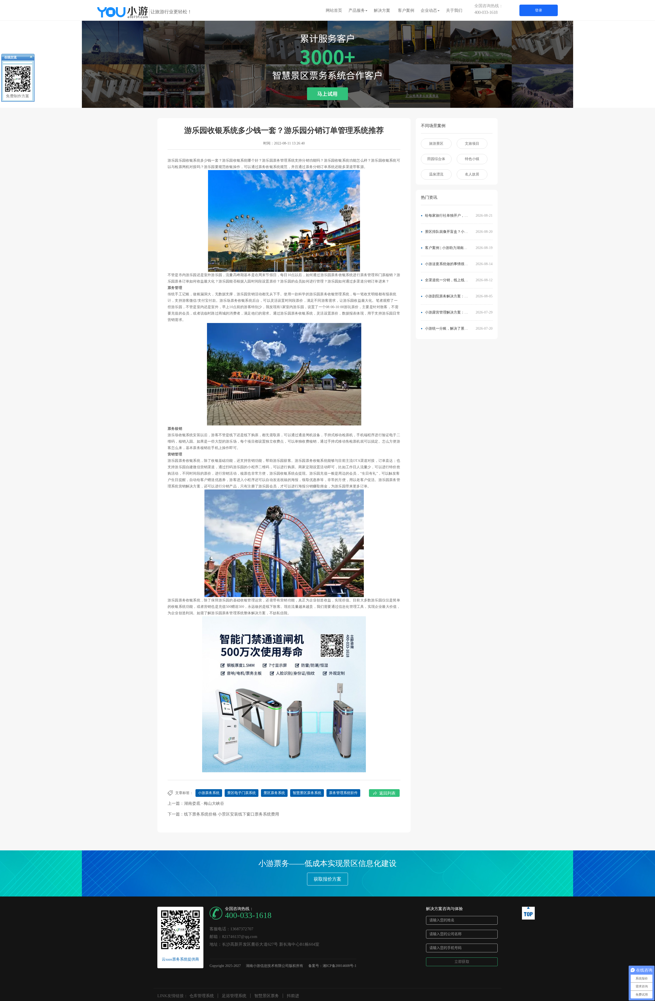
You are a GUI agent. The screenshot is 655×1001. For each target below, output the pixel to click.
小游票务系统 (209, 793)
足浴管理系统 (234, 996)
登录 (538, 10)
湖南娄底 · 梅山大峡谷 (204, 803)
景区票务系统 (274, 793)
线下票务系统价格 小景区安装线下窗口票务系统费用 (231, 814)
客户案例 (406, 10)
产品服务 (356, 10)
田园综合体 (436, 159)
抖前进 (293, 996)
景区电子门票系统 (241, 793)
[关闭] (28, 57)
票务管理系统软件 (343, 793)
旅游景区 (436, 143)
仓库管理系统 (201, 996)
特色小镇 (472, 159)
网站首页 (334, 10)
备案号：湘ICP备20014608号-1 (332, 966)
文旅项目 (472, 143)
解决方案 (382, 10)
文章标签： (184, 793)
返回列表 (387, 793)
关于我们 (454, 10)
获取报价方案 (327, 879)
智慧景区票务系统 (307, 793)
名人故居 (472, 174)
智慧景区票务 (266, 996)
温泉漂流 (436, 174)
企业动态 (429, 10)
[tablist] (327, 100)
